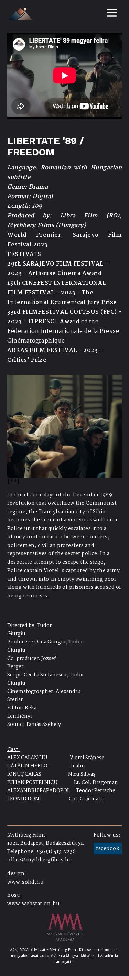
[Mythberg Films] (20, 14)
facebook (107, 848)
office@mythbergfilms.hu (39, 860)
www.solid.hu (25, 882)
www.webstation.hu (33, 904)
